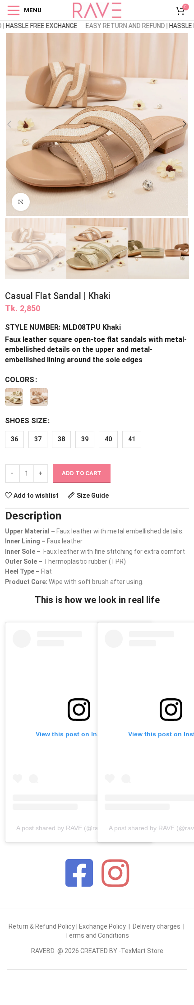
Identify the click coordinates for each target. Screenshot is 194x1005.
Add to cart (82, 473)
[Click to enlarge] (21, 202)
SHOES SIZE (26, 420)
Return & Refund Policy (42, 926)
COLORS (19, 379)
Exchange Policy (103, 926)
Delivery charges (156, 926)
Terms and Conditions (97, 935)
